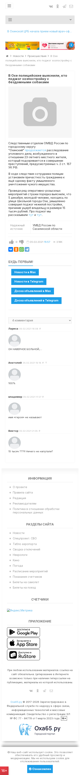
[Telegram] (27, 249)
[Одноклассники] (16, 249)
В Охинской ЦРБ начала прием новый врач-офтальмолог (41, 31)
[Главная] (7, 56)
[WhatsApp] (21, 249)
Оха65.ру (16, 701)
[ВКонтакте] (10, 249)
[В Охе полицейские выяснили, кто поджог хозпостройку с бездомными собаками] (40, 112)
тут (31, 215)
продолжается (35, 150)
